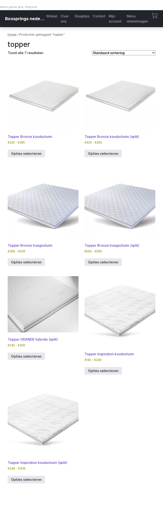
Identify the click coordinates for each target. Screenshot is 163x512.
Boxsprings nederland (25, 18)
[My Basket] (155, 15)
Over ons (65, 18)
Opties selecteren (26, 153)
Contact (99, 16)
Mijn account (115, 18)
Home (12, 34)
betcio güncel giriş (11, 6)
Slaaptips (82, 16)
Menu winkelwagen (137, 18)
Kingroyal (31, 6)
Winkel (51, 16)
